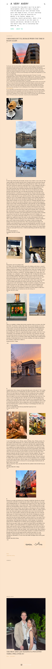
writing (13, 555)
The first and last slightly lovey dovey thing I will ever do (24, 653)
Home (12, 29)
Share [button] (7, 553)
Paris (10, 555)
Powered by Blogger (27, 664)
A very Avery (19, 3)
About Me (19, 29)
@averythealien (9, 88)
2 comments (12, 656)
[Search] (45, 3)
